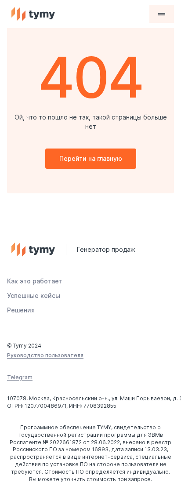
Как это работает (34, 281)
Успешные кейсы (33, 295)
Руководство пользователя (45, 355)
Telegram (20, 377)
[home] (78, 14)
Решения (21, 310)
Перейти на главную (90, 158)
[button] (161, 14)
